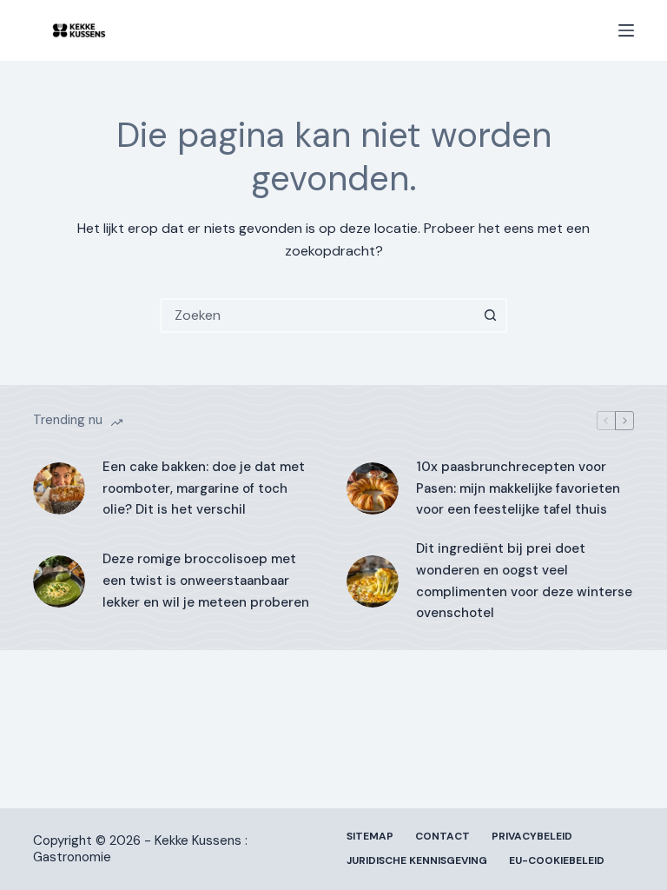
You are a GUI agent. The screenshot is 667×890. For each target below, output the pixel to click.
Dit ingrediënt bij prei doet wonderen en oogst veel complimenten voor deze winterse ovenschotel (524, 580)
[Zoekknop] (489, 315)
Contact (442, 836)
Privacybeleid (532, 836)
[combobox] (318, 315)
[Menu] (626, 30)
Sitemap (370, 836)
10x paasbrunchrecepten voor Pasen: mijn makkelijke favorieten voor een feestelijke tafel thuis (518, 488)
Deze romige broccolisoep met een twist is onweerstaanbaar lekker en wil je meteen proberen (205, 580)
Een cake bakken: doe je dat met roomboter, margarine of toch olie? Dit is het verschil (203, 488)
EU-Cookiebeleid (556, 860)
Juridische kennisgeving (417, 860)
